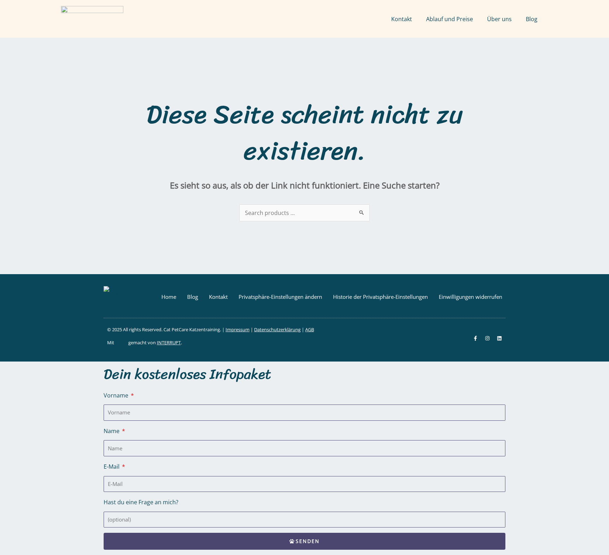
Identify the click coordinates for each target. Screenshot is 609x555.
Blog (531, 19)
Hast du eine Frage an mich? (141, 502)
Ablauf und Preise (449, 19)
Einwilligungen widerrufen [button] (470, 296)
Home (168, 296)
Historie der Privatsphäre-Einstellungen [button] (380, 296)
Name (112, 431)
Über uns (499, 19)
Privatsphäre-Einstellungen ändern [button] (280, 296)
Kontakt (401, 19)
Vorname (117, 395)
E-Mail (112, 466)
